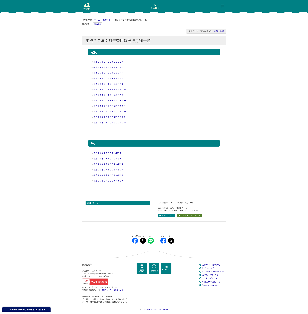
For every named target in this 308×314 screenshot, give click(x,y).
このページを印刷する (190, 215)
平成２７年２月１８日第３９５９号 (109, 100)
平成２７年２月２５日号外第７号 (108, 175)
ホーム (97, 19)
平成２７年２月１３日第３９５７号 (109, 89)
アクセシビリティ (210, 278)
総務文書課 (219, 31)
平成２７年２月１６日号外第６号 (108, 169)
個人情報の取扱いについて (214, 271)
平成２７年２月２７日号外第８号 (108, 180)
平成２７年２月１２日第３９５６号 (109, 84)
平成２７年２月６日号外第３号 (107, 153)
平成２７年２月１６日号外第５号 (108, 164)
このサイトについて (211, 264)
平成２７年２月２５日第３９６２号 (109, 117)
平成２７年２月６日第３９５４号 (108, 72)
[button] (26, 309)
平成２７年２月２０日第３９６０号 (109, 106)
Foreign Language (210, 285)
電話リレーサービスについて (112, 290)
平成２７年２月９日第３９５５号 (108, 78)
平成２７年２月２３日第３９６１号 (109, 111)
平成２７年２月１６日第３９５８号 (109, 95)
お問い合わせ (168, 215)
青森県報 (106, 19)
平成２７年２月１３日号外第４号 (108, 158)
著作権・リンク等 (210, 275)
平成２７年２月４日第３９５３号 (108, 67)
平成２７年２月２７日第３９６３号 (109, 122)
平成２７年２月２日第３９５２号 (108, 61)
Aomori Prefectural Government (155, 309)
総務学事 (97, 24)
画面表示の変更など (211, 281)
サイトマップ (208, 268)
